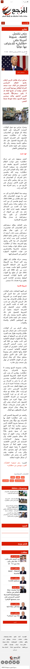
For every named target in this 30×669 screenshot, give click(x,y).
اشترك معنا (5, 647)
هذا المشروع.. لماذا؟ (15, 647)
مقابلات (21, 642)
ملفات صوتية (6, 642)
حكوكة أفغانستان (20, 480)
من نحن (15, 650)
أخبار (19, 636)
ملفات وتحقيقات (8, 636)
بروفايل (8, 639)
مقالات (25, 639)
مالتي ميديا (23, 644)
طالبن (18, 477)
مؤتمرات (11, 644)
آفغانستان (5, 480)
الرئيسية (25, 23)
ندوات (16, 644)
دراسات (14, 639)
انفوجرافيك (14, 642)
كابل (23, 477)
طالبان (12, 477)
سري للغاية (25, 647)
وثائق (26, 642)
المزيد (15, 622)
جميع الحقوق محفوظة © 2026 (9, 667)
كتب (4, 639)
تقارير (15, 636)
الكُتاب (5, 644)
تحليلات (20, 639)
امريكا (11, 480)
